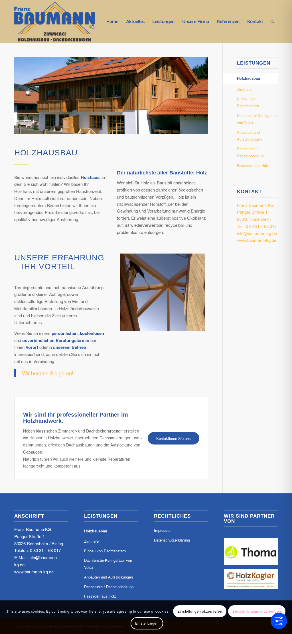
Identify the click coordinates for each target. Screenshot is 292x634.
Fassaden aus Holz (253, 165)
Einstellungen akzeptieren (199, 611)
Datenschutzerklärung (172, 540)
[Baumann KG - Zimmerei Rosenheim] (54, 21)
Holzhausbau (248, 78)
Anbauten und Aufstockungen (249, 135)
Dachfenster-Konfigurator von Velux (257, 119)
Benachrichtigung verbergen (256, 611)
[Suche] (272, 21)
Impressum (163, 530)
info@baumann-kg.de (257, 233)
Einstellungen (147, 623)
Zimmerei (244, 89)
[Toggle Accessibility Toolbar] (279, 621)
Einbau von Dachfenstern (248, 102)
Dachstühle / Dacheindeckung (250, 152)
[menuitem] (112, 21)
